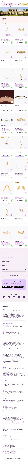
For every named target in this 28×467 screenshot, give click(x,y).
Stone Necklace (20, 373)
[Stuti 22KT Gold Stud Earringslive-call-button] (26, 200)
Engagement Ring (6, 356)
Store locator (15, 326)
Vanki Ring (5, 357)
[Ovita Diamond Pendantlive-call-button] (12, 223)
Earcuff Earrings (6, 346)
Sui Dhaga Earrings (6, 345)
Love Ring (11, 358)
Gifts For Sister (5, 315)
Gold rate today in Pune (19, 450)
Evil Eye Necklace (6, 372)
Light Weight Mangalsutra (18, 422)
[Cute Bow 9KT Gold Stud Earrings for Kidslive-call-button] (12, 245)
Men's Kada (5, 430)
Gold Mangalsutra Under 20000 (9, 420)
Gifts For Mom (12, 315)
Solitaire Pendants (6, 408)
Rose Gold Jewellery (18, 334)
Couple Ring (12, 356)
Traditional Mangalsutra (7, 422)
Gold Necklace (6, 368)
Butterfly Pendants (20, 409)
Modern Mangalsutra (7, 418)
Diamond (7, 332)
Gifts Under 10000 (19, 310)
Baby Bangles (5, 393)
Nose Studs (5, 401)
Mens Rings (19, 355)
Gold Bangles (5, 391)
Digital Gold (21, 325)
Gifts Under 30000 (6, 311)
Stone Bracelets (20, 384)
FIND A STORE (15, 275)
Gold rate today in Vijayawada (9, 451)
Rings (4, 352)
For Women (5, 435)
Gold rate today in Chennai (8, 445)
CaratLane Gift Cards (7, 313)
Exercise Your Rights (11, 459)
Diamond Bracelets (13, 381)
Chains (4, 334)
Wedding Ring (19, 356)
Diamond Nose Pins (19, 400)
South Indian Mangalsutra (17, 418)
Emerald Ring (15, 357)
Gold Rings (11, 354)
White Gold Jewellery (7, 336)
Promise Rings (17, 360)
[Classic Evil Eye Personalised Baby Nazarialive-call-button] (12, 132)
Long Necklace (6, 373)
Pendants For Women (7, 439)
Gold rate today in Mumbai (8, 448)
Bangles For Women (15, 438)
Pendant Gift (20, 316)
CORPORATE (18, 459)
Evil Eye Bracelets (13, 383)
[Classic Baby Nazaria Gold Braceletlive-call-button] (26, 110)
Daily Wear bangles (6, 392)
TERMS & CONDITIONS (18, 458)
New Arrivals (5, 325)
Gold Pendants (5, 407)
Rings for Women (6, 436)
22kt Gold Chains (21, 375)
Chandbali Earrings (15, 345)
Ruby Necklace (15, 369)
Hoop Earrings (5, 344)
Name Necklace (13, 373)
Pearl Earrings (18, 344)
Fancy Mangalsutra (6, 419)
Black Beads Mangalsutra (16, 419)
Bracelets (5, 380)
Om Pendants (12, 409)
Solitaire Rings (5, 355)
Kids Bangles (19, 391)
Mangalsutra (6, 415)
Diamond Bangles (12, 391)
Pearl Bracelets (6, 383)
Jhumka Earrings (19, 343)
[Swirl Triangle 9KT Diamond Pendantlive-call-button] (12, 42)
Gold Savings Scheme (7, 326)
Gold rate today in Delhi (19, 448)
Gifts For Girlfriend (19, 315)
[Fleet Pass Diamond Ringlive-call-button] (26, 132)
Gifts (4, 309)
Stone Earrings (19, 346)
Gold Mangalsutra (6, 417)
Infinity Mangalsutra (17, 423)
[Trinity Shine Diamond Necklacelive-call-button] (12, 87)
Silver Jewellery (9, 334)
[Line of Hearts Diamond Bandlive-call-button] (26, 65)
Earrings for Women (14, 436)
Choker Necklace (6, 371)
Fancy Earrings (13, 346)
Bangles (5, 390)
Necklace (5, 367)
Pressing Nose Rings (12, 401)
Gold (3, 332)
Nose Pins (5, 398)
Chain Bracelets (6, 384)
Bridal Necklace (14, 374)
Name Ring (21, 357)
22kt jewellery (6, 333)
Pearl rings (11, 360)
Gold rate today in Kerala (8, 450)
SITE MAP (6, 458)
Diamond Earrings (12, 342)
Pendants (5, 406)
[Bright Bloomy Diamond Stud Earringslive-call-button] (26, 42)
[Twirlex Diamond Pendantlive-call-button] (26, 155)
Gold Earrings (5, 342)
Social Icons (7, 288)
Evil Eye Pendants (14, 408)
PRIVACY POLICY (11, 458)
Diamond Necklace (13, 368)
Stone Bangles (21, 392)
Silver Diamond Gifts (13, 318)
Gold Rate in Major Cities (9, 444)
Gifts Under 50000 (15, 311)
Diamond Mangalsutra (15, 417)
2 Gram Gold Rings (14, 361)
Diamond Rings (6, 354)
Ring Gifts (17, 317)
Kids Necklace (21, 368)
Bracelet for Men (20, 429)
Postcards (16, 325)
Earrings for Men (12, 429)
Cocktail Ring (5, 358)
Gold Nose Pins (11, 400)
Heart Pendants (6, 411)
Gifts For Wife (14, 316)
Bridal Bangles (14, 392)
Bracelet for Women (7, 438)
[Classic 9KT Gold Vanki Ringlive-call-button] (12, 200)
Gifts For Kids (19, 314)
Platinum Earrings (6, 343)
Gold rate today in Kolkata (8, 452)
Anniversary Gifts (6, 314)
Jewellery (5, 331)
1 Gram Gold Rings (6, 362)
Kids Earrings (13, 343)
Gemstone (16, 332)
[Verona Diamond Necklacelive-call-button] (26, 178)
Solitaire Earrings (20, 342)
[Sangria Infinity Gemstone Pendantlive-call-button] (26, 87)
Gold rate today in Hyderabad (9, 446)
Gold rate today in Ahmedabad (9, 453)
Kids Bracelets (21, 381)
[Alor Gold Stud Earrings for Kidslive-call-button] (12, 65)
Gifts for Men (5, 310)
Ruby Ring (10, 357)
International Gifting (6, 316)
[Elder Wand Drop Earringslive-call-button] (12, 178)
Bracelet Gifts (5, 317)
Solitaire (11, 332)
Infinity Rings (5, 360)
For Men (5, 427)
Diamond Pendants (13, 407)
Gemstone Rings (12, 355)
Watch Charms (21, 333)
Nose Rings (5, 400)
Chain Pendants (6, 409)
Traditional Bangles (13, 393)
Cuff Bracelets (5, 385)
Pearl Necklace (13, 371)
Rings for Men (5, 429)
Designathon (21, 326)
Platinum (11, 333)
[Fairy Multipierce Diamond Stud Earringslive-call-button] (26, 245)
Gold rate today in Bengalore (9, 447)
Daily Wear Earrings (6, 348)
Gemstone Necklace (7, 369)
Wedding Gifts (11, 317)
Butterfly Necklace (6, 374)
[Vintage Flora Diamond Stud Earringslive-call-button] (26, 223)
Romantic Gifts (13, 314)
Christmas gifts (12, 310)
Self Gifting (11, 325)
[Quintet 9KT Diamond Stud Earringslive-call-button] (12, 110)
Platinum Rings (18, 354)
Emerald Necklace (13, 375)
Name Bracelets (13, 384)
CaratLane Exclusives (8, 323)
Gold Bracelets (5, 381)
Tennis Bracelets (21, 383)
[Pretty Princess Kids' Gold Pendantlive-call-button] (12, 155)
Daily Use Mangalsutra (7, 423)
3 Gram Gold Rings (6, 361)
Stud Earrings (11, 344)
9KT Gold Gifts (5, 318)
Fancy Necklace (6, 375)
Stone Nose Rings (20, 401)
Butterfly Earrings (14, 348)
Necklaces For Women (15, 372)
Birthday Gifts (14, 313)
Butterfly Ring (16, 358)
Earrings (5, 340)
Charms (15, 333)
